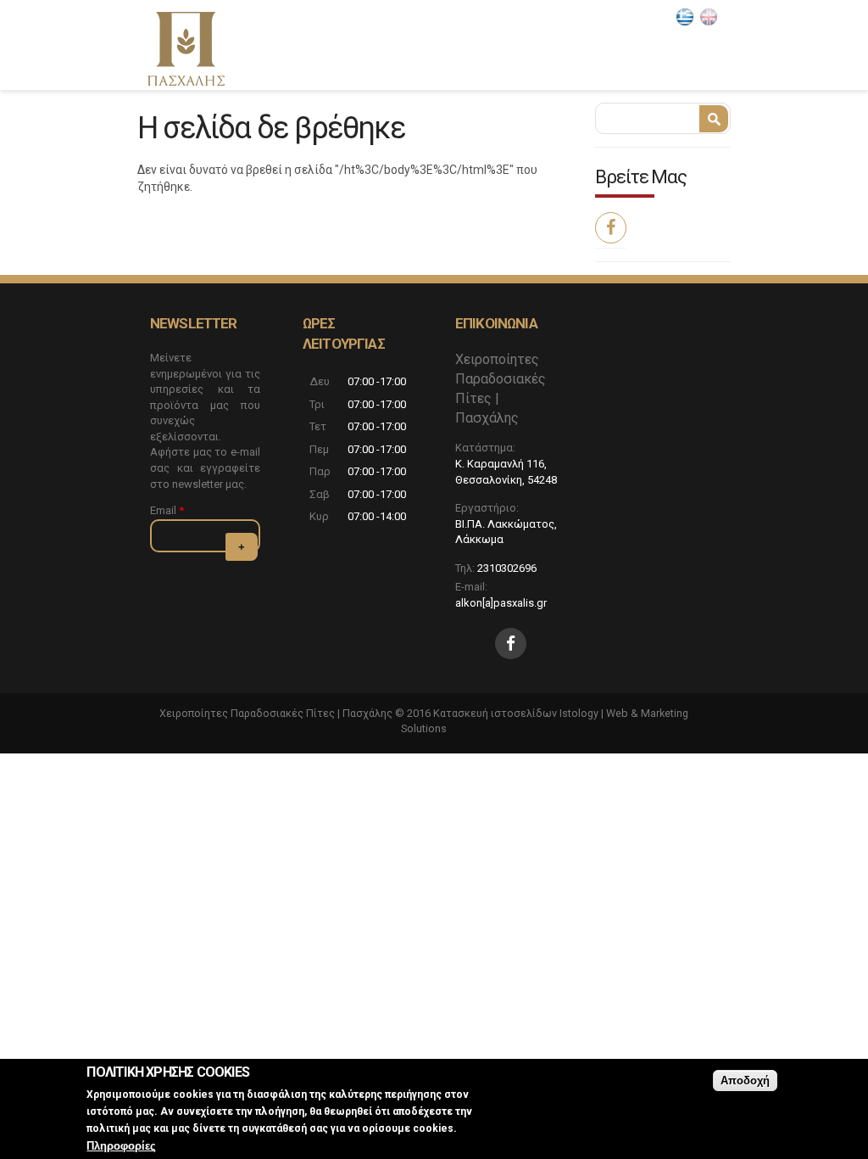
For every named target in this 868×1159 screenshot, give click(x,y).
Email (167, 510)
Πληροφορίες (121, 1145)
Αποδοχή (745, 1080)
